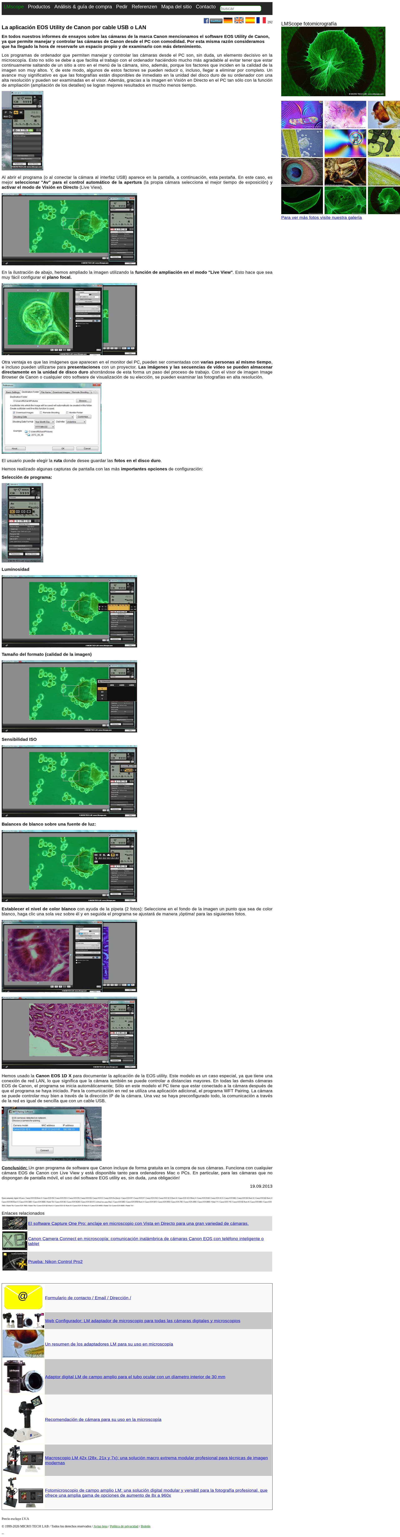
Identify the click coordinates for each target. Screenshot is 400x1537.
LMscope (14, 6)
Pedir (122, 6)
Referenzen (144, 6)
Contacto (206, 6)
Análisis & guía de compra (83, 6)
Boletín (145, 1526)
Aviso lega (101, 1526)
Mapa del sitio (176, 6)
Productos (39, 6)
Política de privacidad (124, 1526)
